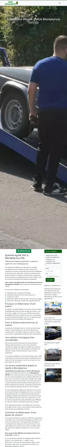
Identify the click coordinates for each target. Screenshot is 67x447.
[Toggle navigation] (59, 3)
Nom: (47, 268)
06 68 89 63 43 (23, 251)
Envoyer (50, 280)
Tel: (47, 274)
